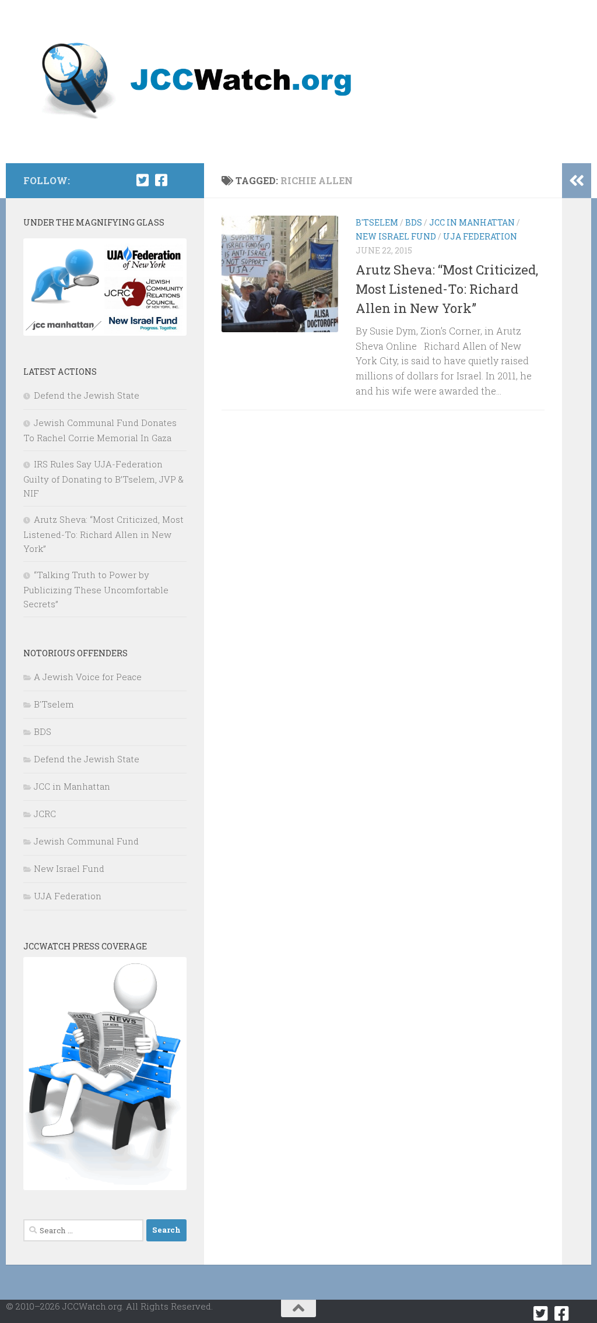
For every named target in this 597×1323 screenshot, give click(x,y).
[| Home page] (199, 81)
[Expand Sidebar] (576, 180)
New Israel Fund (396, 236)
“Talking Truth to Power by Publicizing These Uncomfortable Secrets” (95, 589)
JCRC (45, 813)
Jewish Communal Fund (86, 841)
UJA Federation (480, 236)
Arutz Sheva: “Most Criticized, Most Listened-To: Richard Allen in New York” (447, 288)
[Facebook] (161, 180)
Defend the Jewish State (86, 395)
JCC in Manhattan (472, 222)
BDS (413, 222)
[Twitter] (142, 180)
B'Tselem (377, 222)
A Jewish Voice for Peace (88, 676)
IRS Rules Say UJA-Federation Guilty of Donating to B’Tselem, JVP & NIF (103, 478)
